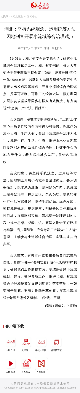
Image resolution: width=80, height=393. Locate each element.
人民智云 (25, 372)
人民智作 (40, 372)
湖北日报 (57, 48)
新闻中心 (32, 16)
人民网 (4, 16)
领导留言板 (56, 350)
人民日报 (10, 350)
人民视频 (10, 372)
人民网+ (26, 350)
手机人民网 (41, 350)
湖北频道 (17, 16)
